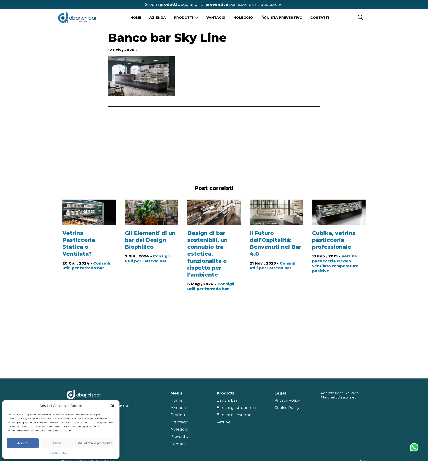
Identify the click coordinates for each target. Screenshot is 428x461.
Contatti (319, 17)
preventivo (217, 4)
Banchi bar (227, 400)
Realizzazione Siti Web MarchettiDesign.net (340, 395)
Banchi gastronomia (236, 407)
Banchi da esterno (234, 414)
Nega (57, 443)
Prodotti (178, 414)
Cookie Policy (58, 453)
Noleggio (243, 17)
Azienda (157, 17)
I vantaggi (214, 17)
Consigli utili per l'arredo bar (86, 265)
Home (135, 17)
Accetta (22, 443)
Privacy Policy (287, 400)
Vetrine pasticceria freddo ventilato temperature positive (335, 263)
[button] (113, 406)
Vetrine (223, 422)
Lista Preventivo (284, 17)
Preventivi (180, 436)
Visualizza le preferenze (95, 443)
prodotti (168, 4)
